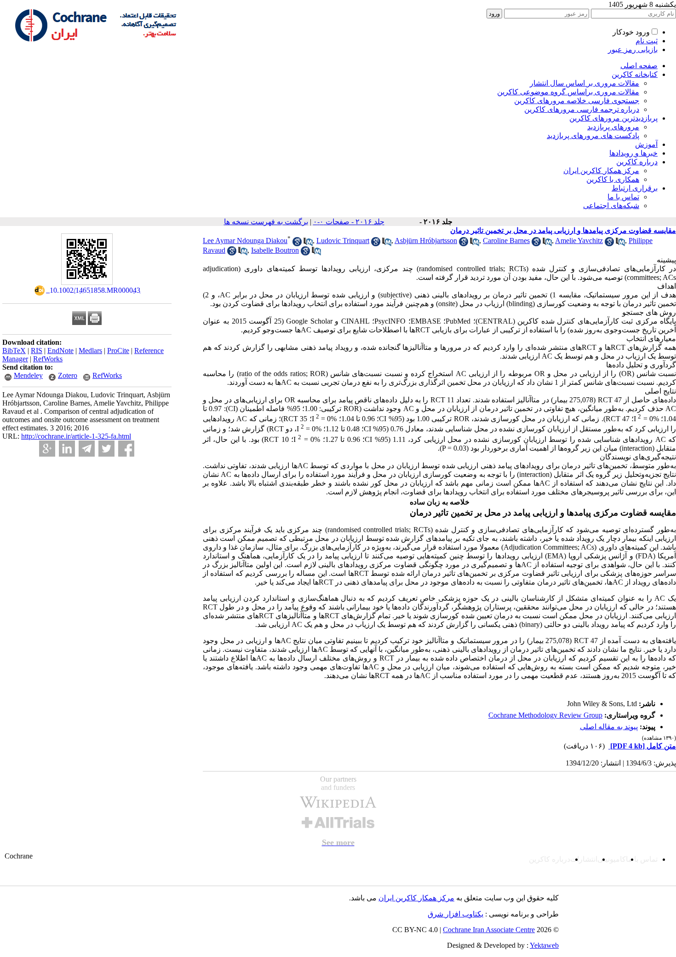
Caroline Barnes (506, 240)
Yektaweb (544, 945)
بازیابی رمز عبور (633, 49)
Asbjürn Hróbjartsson (426, 240)
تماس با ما (623, 197)
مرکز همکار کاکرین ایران (601, 170)
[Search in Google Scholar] (297, 244)
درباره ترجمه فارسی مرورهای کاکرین (581, 109)
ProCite (118, 350)
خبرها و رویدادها (633, 153)
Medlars (90, 350)
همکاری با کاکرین (612, 179)
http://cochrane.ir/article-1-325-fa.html (76, 436)
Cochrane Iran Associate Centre (489, 930)
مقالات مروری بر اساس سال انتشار (584, 83)
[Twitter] (106, 449)
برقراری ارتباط (635, 188)
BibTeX (14, 350)
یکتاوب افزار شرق (455, 914)
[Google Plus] (47, 449)
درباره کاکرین (637, 162)
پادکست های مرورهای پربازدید (593, 135)
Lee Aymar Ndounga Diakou (245, 240)
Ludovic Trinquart (342, 240)
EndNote (60, 350)
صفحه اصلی (639, 66)
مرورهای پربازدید (613, 127)
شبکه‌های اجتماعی (611, 205)
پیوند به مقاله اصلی (609, 727)
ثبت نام (647, 41)
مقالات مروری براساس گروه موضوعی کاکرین (568, 92)
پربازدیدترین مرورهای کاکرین (613, 118)
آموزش (646, 144)
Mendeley (28, 375)
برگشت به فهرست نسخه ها (266, 222)
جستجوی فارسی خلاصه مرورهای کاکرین (576, 100)
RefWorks (48, 359)
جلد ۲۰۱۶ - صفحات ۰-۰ (348, 222)
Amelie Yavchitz (579, 240)
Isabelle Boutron (275, 250)
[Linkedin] (67, 449)
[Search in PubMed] (308, 244)
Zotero (67, 375)
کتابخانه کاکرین (635, 74)
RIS (36, 350)
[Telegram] (87, 449)
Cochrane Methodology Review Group (545, 715)
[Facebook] (126, 449)
